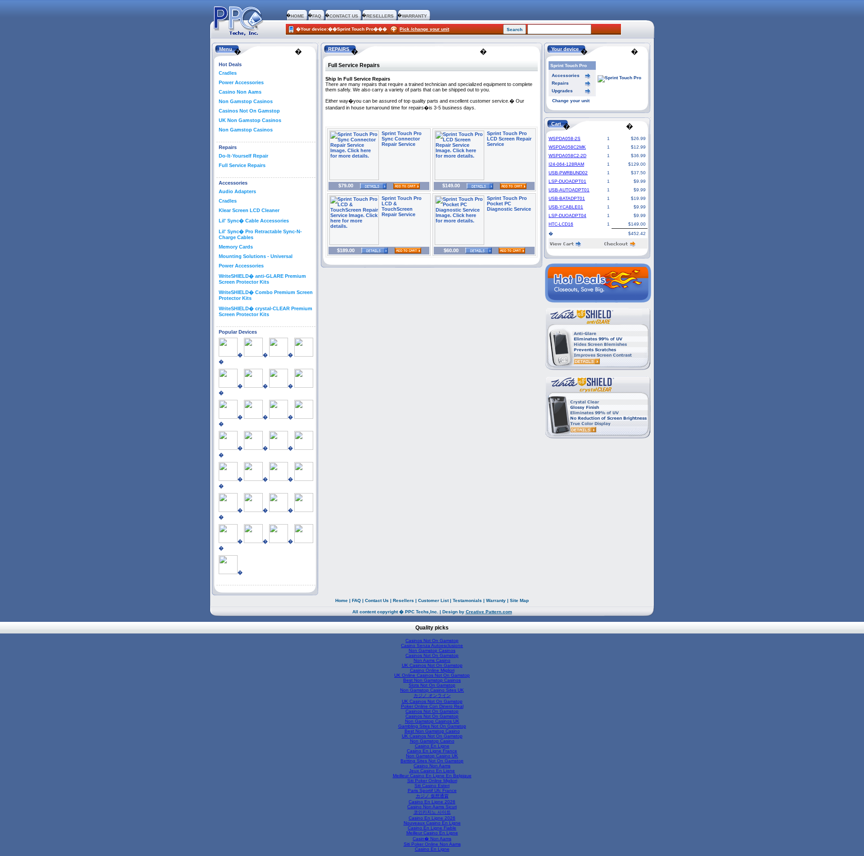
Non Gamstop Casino (432, 740)
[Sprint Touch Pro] (253, 541)
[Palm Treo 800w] (278, 510)
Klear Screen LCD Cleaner (249, 210)
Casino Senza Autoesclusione (432, 645)
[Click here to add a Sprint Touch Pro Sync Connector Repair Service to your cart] (403, 185)
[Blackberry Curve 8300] (278, 386)
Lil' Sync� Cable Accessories (254, 220)
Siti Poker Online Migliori (432, 780)
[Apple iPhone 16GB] (228, 355)
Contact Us (377, 600)
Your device (565, 49)
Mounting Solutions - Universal (255, 256)
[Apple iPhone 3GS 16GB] (278, 355)
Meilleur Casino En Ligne (432, 832)
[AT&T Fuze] (303, 355)
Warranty (496, 600)
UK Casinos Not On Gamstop (432, 665)
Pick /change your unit (424, 29)
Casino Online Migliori (432, 670)
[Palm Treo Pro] (303, 510)
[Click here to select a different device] (619, 77)
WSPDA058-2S (564, 138)
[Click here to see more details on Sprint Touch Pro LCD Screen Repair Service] (459, 178)
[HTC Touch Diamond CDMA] (228, 479)
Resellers (403, 600)
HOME (297, 16)
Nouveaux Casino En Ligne (432, 822)
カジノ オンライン (432, 695)
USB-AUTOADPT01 (569, 189)
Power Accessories (241, 82)
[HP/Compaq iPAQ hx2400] (228, 448)
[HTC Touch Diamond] (303, 448)
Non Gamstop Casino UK (432, 755)
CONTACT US (343, 16)
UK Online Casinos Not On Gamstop (432, 675)
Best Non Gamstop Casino (432, 731)
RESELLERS (380, 16)
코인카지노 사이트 (432, 812)
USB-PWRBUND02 (568, 172)
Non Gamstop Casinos (246, 101)
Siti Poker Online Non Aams (432, 844)
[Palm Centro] (303, 479)
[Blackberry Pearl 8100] (303, 386)
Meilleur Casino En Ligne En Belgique (432, 775)
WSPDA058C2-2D (567, 155)
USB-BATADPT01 (567, 198)
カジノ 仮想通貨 (432, 795)
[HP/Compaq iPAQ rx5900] (278, 448)
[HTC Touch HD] (253, 479)
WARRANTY (414, 16)
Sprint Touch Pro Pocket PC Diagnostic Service (509, 203)
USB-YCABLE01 (566, 206)
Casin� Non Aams (432, 838)
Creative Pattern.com (489, 611)
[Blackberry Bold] (253, 386)
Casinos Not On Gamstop (249, 110)
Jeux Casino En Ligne (432, 770)
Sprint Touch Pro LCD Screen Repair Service (509, 139)
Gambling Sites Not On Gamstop (432, 726)
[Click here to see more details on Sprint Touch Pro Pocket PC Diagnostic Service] (459, 243)
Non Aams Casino (432, 660)
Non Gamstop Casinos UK (432, 721)
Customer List (433, 600)
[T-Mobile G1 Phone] (278, 541)
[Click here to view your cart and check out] (566, 245)
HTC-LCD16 (561, 224)
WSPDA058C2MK (567, 147)
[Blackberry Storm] (228, 417)
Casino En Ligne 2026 (432, 801)
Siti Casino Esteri (432, 785)
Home (341, 600)
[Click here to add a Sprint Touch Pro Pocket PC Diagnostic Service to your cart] (508, 250)
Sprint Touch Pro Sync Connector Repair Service (402, 139)
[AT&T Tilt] (228, 386)
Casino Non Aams (240, 92)
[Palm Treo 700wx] (253, 510)
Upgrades (562, 90)
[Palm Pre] (228, 510)
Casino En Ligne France (432, 750)
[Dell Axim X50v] (253, 417)
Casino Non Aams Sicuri (432, 806)
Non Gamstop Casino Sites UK (432, 690)
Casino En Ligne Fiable (432, 827)
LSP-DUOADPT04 (567, 215)
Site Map (519, 600)
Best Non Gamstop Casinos (432, 680)
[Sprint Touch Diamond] (228, 541)
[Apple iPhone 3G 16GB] (253, 355)
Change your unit (571, 100)
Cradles (228, 73)
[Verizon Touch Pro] (228, 572)
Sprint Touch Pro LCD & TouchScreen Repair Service (402, 206)
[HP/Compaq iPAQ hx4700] (253, 448)
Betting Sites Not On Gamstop (432, 760)
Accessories (566, 75)
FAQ (316, 16)
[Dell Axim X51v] (278, 417)
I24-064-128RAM (566, 164)
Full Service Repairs (242, 165)
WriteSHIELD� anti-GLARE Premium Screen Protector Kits (262, 279)
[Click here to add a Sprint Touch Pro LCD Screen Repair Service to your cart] (509, 185)
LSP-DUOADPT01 (567, 181)
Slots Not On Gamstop (432, 685)
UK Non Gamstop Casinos (250, 120)
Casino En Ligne (432, 745)
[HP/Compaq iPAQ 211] (303, 417)
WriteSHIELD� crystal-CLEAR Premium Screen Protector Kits (265, 311)
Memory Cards (236, 246)
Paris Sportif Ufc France (432, 790)
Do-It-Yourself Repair (243, 156)
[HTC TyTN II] (278, 479)
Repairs (560, 83)
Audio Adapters (237, 191)
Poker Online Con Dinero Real (432, 706)
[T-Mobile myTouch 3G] (303, 541)
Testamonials (467, 600)
